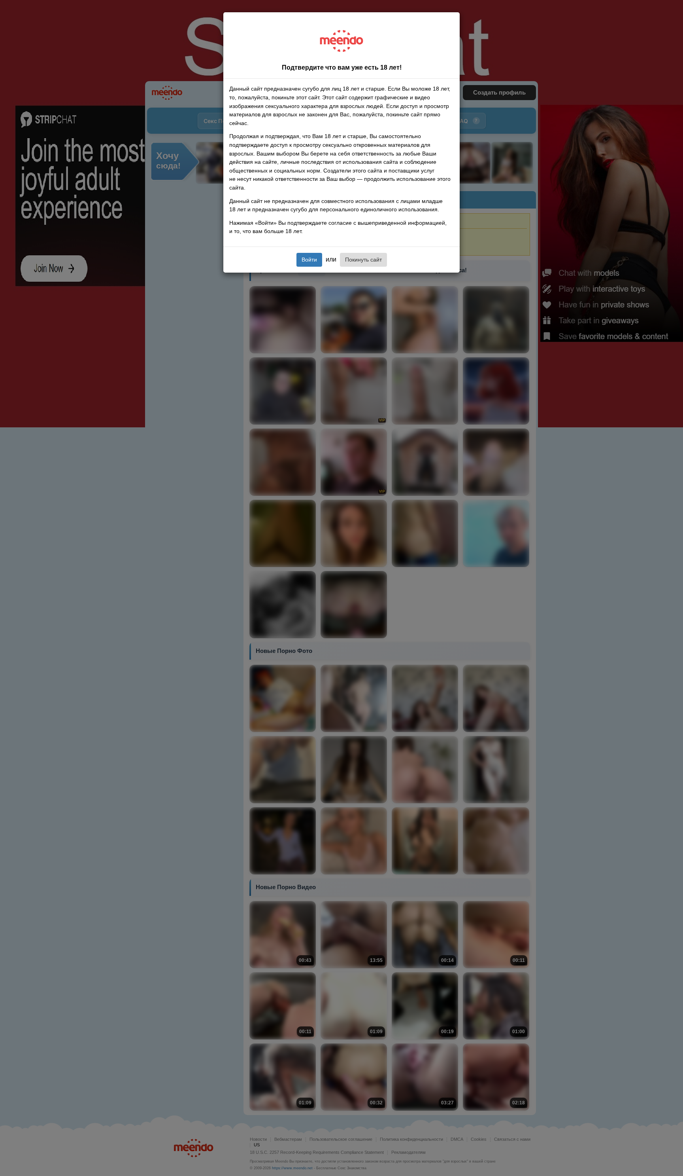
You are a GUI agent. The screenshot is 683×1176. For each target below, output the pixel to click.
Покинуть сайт (363, 259)
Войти (309, 259)
